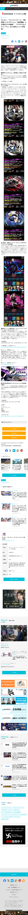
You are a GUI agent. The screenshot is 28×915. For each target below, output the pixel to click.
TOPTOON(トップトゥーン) (7, 809)
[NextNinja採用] (14, 834)
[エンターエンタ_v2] (14, 599)
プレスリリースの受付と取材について (14, 889)
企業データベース (9, 8)
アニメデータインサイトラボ (18, 807)
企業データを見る (14, 579)
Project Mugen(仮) (16, 812)
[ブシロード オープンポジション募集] (14, 14)
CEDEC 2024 (16, 809)
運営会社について (14, 885)
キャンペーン (4, 17)
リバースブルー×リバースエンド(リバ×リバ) (10, 814)
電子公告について (14, 892)
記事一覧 (2, 8)
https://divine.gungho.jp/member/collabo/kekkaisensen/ (14, 347)
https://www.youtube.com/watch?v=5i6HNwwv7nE (12, 416)
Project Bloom (23, 814)
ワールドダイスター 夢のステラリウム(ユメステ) (11, 816)
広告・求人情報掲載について (14, 887)
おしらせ (14, 894)
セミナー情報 (23, 8)
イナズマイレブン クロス (6, 807)
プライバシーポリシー (14, 897)
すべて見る (14, 475)
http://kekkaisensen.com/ (7, 364)
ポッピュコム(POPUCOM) (6, 812)
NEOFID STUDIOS (5, 819)
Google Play (14, 429)
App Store (14, 433)
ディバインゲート (5, 35)
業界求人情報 (16, 8)
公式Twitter (14, 437)
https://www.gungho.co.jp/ (7, 540)
